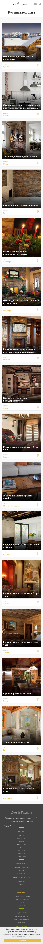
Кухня (21, 841)
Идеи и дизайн (21, 927)
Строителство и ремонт (21, 878)
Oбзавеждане (21, 864)
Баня (21, 847)
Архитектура (21, 882)
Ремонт (21, 885)
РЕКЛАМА (7, 826)
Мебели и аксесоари (21, 868)
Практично (21, 892)
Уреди (21, 871)
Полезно (21, 922)
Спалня (21, 836)
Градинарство (21, 913)
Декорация (22, 856)
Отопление (21, 873)
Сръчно (21, 902)
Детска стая (21, 844)
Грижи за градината (21, 920)
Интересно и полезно (21, 896)
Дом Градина (20, 4)
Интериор (21, 832)
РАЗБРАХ (22, 940)
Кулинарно (22, 905)
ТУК (29, 937)
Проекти (21, 853)
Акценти (21, 850)
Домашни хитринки (21, 899)
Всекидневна (21, 838)
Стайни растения (21, 917)
